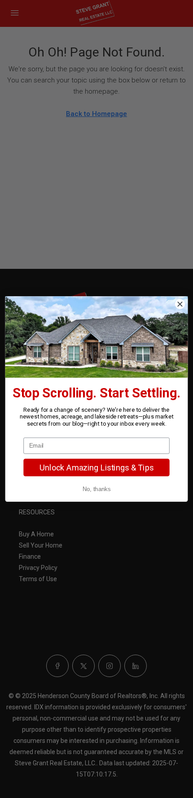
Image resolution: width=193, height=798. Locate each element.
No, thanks (96, 489)
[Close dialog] (180, 304)
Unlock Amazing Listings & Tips (96, 467)
